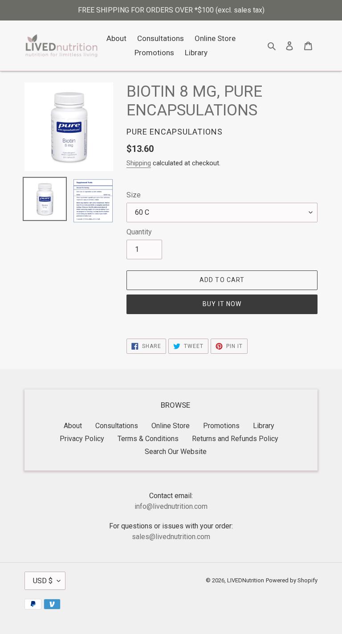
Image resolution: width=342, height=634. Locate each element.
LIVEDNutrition (245, 580)
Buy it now (222, 303)
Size (133, 195)
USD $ (43, 581)
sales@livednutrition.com (171, 536)
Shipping (138, 163)
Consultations (116, 425)
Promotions (221, 425)
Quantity (139, 232)
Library (263, 425)
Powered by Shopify (292, 580)
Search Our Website (176, 451)
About (73, 425)
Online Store (170, 425)
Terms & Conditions (148, 438)
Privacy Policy (82, 438)
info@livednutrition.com (171, 506)
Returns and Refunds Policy (235, 438)
